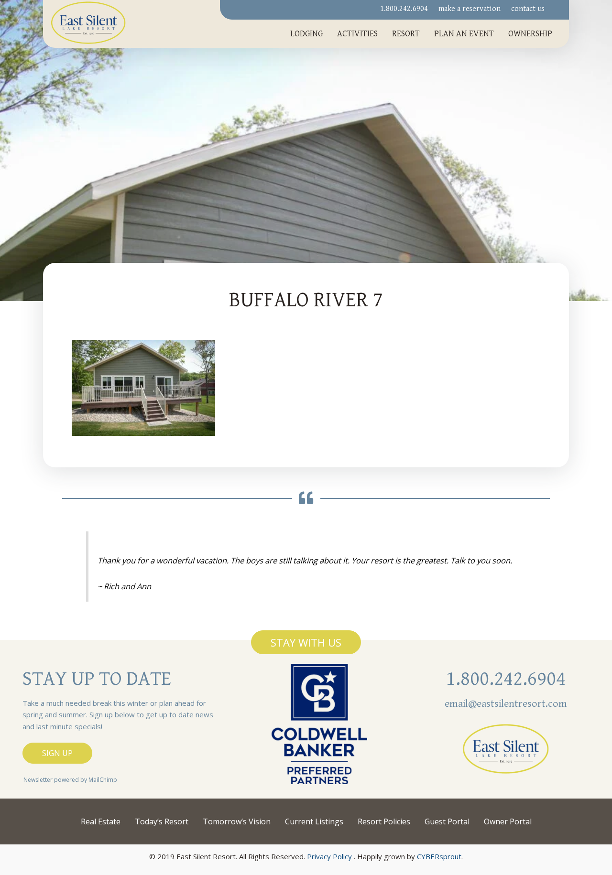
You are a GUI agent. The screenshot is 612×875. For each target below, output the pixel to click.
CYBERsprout (439, 856)
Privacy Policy (329, 856)
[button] (306, 642)
